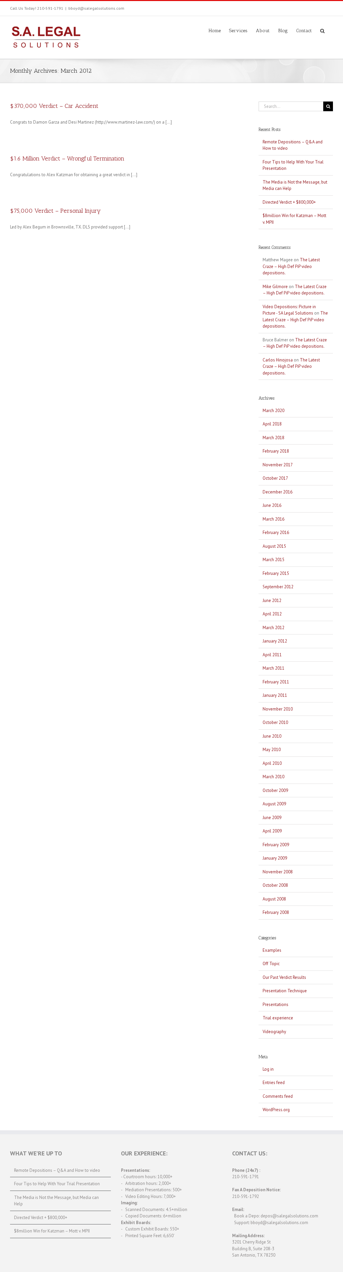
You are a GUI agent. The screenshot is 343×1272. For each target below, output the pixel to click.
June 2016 (272, 505)
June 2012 (272, 600)
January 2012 (275, 641)
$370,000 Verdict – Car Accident (54, 106)
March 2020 (273, 410)
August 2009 (274, 804)
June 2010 (272, 736)
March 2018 (273, 438)
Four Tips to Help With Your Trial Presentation (57, 1184)
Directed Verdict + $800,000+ (289, 202)
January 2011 (275, 695)
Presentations (275, 1004)
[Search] (322, 30)
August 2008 (274, 899)
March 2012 (273, 627)
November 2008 (278, 872)
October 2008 (275, 885)
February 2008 (276, 912)
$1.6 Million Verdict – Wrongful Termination (67, 158)
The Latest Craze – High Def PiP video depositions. (291, 266)
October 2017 (275, 478)
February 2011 (276, 682)
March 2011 (273, 668)
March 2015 (273, 559)
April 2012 (272, 614)
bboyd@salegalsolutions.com (96, 8)
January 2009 (275, 858)
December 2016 (277, 492)
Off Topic (271, 963)
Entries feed (274, 1082)
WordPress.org (276, 1110)
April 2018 (272, 424)
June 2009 (272, 817)
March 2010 (273, 777)
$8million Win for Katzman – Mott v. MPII (52, 1231)
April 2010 (272, 763)
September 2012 (278, 587)
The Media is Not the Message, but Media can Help (56, 1201)
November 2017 (278, 465)
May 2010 (272, 749)
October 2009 (275, 790)
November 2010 (278, 709)
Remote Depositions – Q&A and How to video (57, 1170)
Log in (268, 1069)
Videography (274, 1031)
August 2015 (274, 546)
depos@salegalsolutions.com (289, 1216)
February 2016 (276, 532)
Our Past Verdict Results (284, 977)
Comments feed (278, 1096)
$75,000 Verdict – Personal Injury (55, 210)
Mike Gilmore (275, 286)
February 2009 (276, 845)
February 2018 (276, 451)
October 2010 (275, 722)
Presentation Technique (285, 991)
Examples (272, 950)
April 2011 (272, 655)
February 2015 (276, 573)
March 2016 (273, 519)
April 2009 (272, 831)
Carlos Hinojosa (278, 360)
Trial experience (278, 1018)
